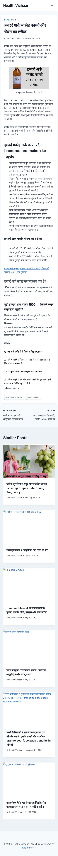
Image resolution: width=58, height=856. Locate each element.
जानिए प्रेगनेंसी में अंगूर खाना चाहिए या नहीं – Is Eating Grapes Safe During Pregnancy (27, 488)
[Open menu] (52, 5)
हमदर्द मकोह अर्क (34, 397)
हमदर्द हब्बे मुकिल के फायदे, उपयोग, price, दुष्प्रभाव (44, 415)
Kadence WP (29, 847)
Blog (6, 20)
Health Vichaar (13, 38)
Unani (13, 20)
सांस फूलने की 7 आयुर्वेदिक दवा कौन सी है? (27, 550)
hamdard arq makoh (15, 397)
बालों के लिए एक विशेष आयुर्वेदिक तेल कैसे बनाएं (13, 415)
